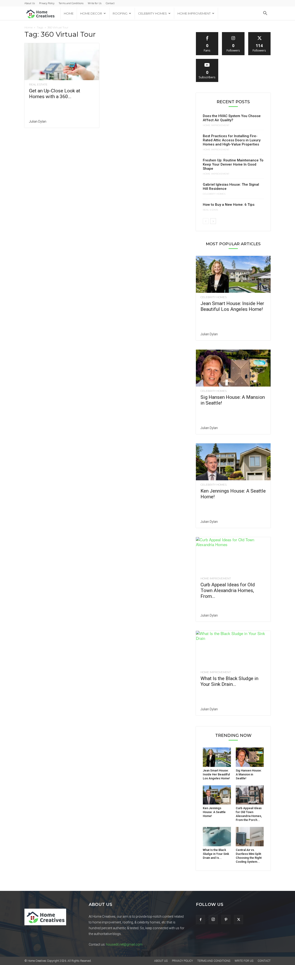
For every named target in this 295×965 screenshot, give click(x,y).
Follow (233, 34)
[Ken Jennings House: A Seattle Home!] (233, 461)
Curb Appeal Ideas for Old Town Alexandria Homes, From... (228, 590)
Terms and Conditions (71, 3)
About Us (29, 3)
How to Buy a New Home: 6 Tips (228, 205)
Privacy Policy (46, 3)
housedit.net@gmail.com (124, 944)
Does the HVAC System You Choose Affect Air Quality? (232, 118)
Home (69, 13)
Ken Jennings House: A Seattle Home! (214, 812)
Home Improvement (194, 13)
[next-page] (213, 221)
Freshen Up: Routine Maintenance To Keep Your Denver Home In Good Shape (233, 164)
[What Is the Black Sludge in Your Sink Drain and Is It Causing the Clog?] (233, 649)
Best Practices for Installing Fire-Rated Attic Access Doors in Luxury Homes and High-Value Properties (231, 140)
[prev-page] (206, 221)
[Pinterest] (225, 919)
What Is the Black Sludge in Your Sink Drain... (229, 681)
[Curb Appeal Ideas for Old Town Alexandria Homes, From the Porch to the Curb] (233, 555)
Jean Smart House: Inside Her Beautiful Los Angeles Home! (232, 306)
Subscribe (207, 60)
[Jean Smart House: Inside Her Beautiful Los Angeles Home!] (233, 274)
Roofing (120, 13)
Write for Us (94, 3)
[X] (238, 919)
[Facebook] (200, 919)
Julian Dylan (37, 121)
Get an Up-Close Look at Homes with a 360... (54, 93)
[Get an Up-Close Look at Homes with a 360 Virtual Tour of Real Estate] (61, 61)
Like (207, 34)
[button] (265, 13)
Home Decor (91, 13)
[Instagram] (213, 919)
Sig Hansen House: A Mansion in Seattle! (249, 774)
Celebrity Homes (152, 13)
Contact (110, 3)
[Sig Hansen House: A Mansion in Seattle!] (233, 368)
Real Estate (38, 84)
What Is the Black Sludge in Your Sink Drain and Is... (216, 853)
